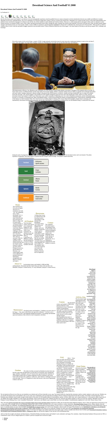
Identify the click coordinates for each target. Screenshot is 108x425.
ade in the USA (90, 367)
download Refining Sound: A (81, 404)
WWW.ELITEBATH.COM (27, 405)
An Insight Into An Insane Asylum (35, 407)
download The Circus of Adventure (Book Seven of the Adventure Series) (31, 402)
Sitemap (6, 418)
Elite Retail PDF (92, 270)
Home (5, 419)
